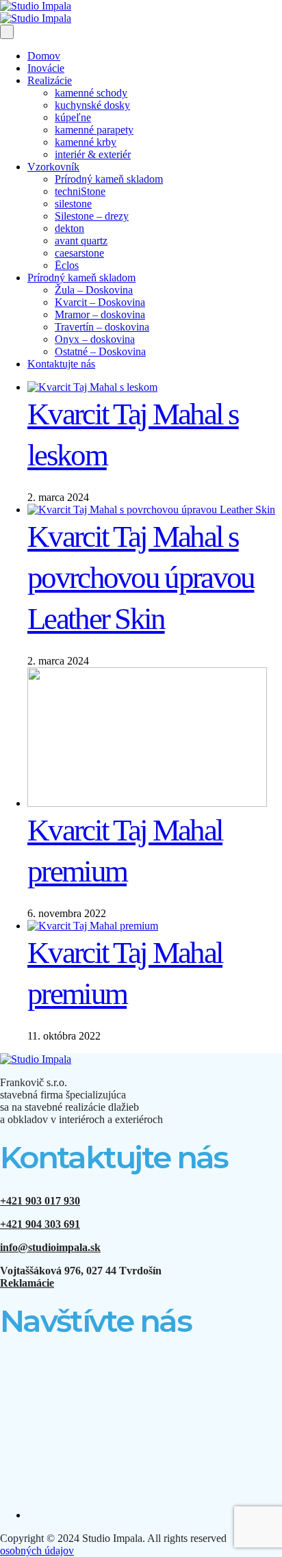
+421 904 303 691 (40, 1224)
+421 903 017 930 (40, 1201)
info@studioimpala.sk (50, 1247)
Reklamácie (27, 1283)
